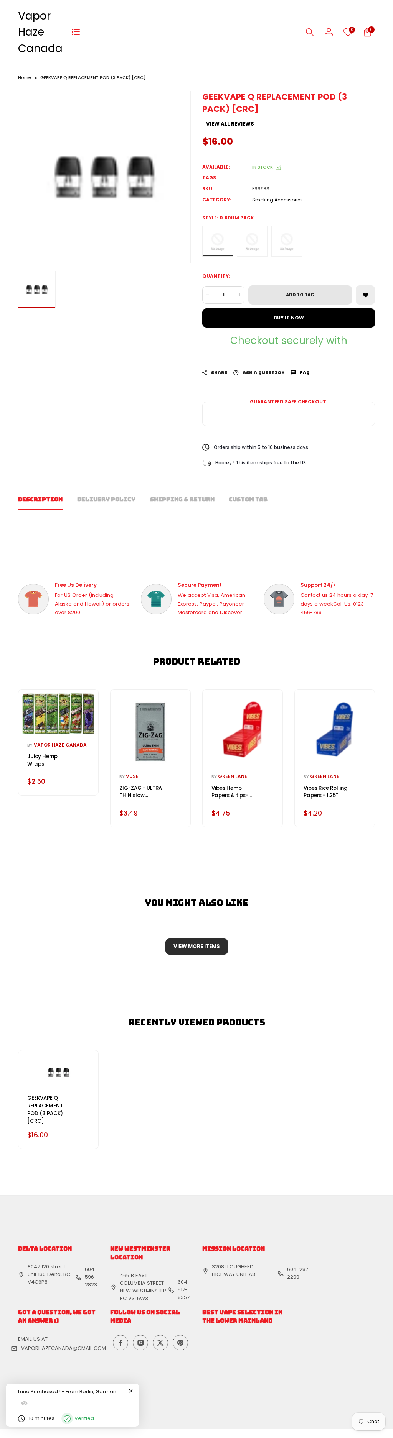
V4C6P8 (38, 1282)
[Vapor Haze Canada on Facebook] (120, 1342)
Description (40, 499)
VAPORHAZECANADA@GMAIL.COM (63, 1348)
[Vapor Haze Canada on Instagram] (140, 1342)
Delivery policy (106, 499)
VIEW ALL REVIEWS (230, 123)
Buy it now (289, 317)
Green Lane (232, 776)
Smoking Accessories (277, 200)
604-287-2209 (299, 1273)
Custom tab (248, 499)
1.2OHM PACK (286, 241)
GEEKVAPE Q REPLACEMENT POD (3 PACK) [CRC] (45, 1109)
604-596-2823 (91, 1277)
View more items (196, 946)
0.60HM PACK (217, 241)
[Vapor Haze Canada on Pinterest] (180, 1342)
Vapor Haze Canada (40, 32)
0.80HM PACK (252, 241)
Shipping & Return (182, 499)
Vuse (132, 776)
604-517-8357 (184, 1289)
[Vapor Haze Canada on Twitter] (160, 1342)
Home (24, 77)
